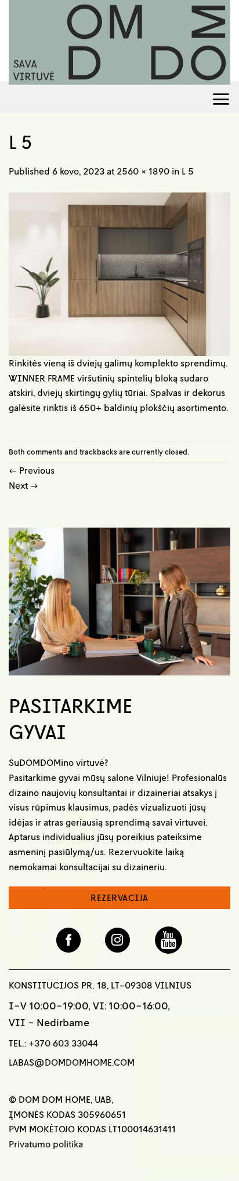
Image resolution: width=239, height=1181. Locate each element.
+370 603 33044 (63, 1043)
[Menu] (220, 97)
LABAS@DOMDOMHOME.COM (72, 1062)
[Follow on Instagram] (117, 940)
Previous (32, 470)
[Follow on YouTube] (168, 939)
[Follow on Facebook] (68, 940)
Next (23, 485)
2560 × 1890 (143, 171)
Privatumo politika (46, 1144)
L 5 (188, 171)
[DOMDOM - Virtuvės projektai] (119, 42)
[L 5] (119, 273)
